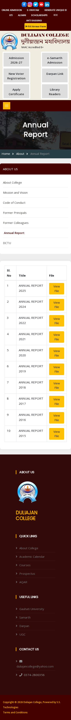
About (20, 154)
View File (56, 288)
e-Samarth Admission (54, 60)
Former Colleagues (16, 223)
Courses (25, 565)
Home (6, 154)
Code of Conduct (14, 203)
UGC (22, 634)
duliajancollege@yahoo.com (35, 666)
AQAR (23, 582)
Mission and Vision (15, 192)
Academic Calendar (32, 557)
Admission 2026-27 (16, 60)
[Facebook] (24, 4)
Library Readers (55, 91)
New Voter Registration (16, 76)
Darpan (24, 626)
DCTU (7, 243)
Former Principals (15, 213)
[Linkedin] (47, 4)
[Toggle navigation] (6, 105)
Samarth (25, 617)
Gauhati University (31, 609)
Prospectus (27, 573)
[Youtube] (42, 4)
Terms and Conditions (15, 712)
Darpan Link (54, 74)
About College (12, 182)
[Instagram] (30, 4)
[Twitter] (36, 4)
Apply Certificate (16, 91)
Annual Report (40, 154)
